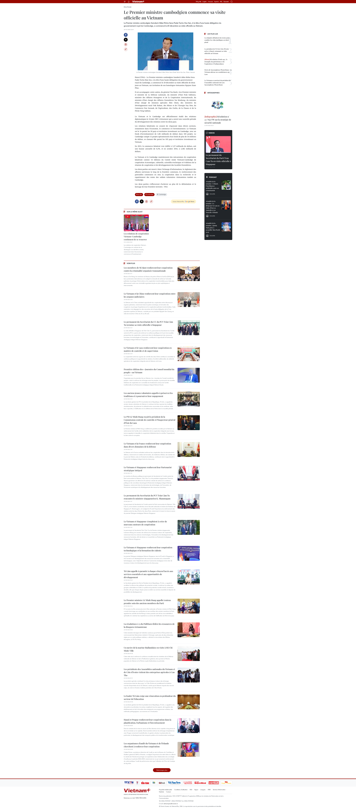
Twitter (126, 40)
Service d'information (219, 789)
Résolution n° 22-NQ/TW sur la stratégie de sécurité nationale (217, 119)
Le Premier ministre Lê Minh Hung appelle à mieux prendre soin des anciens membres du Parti (147, 602)
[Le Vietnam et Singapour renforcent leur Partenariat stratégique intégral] (189, 473)
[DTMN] (200, 783)
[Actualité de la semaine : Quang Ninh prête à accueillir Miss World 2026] (226, 226)
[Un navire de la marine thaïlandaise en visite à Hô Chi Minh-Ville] (189, 653)
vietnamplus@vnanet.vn (170, 803)
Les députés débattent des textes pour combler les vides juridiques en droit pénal (217, 40)
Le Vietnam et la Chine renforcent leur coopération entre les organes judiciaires (149, 295)
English (205, 1)
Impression (126, 44)
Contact (168, 792)
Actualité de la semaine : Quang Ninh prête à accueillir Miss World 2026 (213, 227)
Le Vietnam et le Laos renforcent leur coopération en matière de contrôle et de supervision (148, 349)
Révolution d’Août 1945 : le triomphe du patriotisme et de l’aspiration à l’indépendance (215, 61)
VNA (209, 789)
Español (216, 1)
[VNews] (137, 783)
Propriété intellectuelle (165, 789)
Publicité (161, 792)
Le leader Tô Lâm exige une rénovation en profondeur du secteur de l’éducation (150, 697)
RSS (191, 789)
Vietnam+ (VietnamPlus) (138, 1)
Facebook (126, 35)
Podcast (213, 177)
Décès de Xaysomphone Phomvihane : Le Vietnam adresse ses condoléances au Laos (218, 72)
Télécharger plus (161, 770)
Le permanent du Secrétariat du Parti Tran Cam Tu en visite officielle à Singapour (218, 160)
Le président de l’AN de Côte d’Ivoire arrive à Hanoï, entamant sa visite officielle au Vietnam (216, 51)
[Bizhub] (161, 783)
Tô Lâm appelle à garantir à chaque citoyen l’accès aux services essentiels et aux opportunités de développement (148, 574)
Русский (226, 1)
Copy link (126, 49)
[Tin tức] (145, 783)
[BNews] (154, 783)
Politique (127, 7)
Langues (202, 789)
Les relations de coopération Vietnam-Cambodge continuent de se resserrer (136, 236)
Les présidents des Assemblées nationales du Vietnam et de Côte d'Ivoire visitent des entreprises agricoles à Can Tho (149, 672)
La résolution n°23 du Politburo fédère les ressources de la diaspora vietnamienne (149, 625)
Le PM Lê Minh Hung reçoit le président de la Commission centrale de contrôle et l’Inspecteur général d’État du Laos (149, 419)
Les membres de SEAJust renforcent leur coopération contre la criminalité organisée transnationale (148, 269)
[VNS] (174, 783)
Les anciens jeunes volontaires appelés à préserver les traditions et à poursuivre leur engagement (148, 394)
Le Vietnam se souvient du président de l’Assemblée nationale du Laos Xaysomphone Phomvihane (217, 82)
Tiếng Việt (198, 1)
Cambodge (162, 194)
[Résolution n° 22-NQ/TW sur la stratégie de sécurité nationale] (218, 105)
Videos (212, 133)
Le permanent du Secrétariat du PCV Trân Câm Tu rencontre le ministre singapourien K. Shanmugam (147, 497)
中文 (221, 1)
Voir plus (131, 263)
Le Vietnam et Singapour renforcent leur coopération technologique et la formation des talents (148, 549)
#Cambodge (149, 194)
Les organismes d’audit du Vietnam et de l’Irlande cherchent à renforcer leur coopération (146, 745)
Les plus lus (212, 34)
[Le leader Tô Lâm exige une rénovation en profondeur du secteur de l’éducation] (189, 701)
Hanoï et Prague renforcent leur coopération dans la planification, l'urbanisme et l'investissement (147, 721)
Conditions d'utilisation (180, 789)
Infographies (213, 93)
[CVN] (187, 783)
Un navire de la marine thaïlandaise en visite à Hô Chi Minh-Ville (148, 649)
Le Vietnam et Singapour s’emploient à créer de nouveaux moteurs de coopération (145, 523)
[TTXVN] (129, 783)
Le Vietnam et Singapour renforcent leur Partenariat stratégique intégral (148, 469)
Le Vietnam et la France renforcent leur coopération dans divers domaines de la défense (147, 445)
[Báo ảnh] (214, 783)
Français (210, 1)
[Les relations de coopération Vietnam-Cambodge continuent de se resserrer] (136, 223)
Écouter (212, 194)
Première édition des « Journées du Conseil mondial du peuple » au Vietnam (149, 371)
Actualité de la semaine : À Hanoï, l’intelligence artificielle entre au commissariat (212, 186)
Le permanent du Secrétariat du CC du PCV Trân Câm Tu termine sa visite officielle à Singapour (148, 323)
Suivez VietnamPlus (178, 201)
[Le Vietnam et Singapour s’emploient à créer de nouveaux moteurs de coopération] (189, 527)
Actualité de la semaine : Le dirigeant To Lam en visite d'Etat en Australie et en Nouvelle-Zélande (212, 206)
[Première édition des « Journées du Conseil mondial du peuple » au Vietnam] (189, 375)
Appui (196, 789)
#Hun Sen (139, 194)
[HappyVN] (226, 783)
